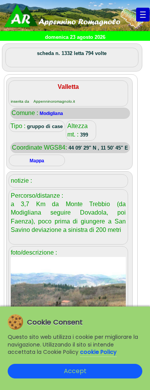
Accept (75, 371)
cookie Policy (98, 352)
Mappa (37, 160)
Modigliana (51, 113)
